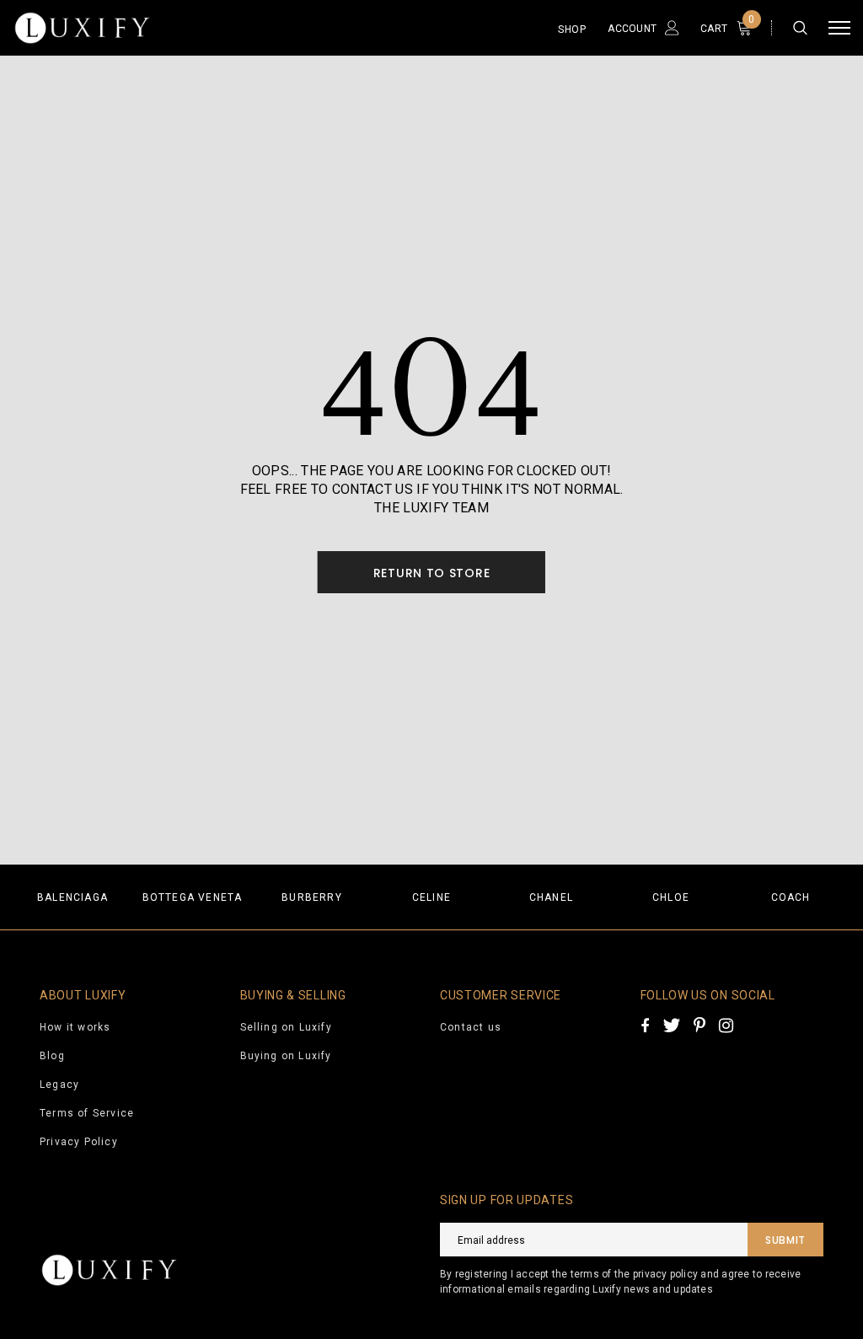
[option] (72, 897)
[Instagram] (726, 1025)
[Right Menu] (839, 28)
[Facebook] (645, 1025)
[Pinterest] (699, 1025)
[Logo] (130, 28)
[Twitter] (671, 1025)
